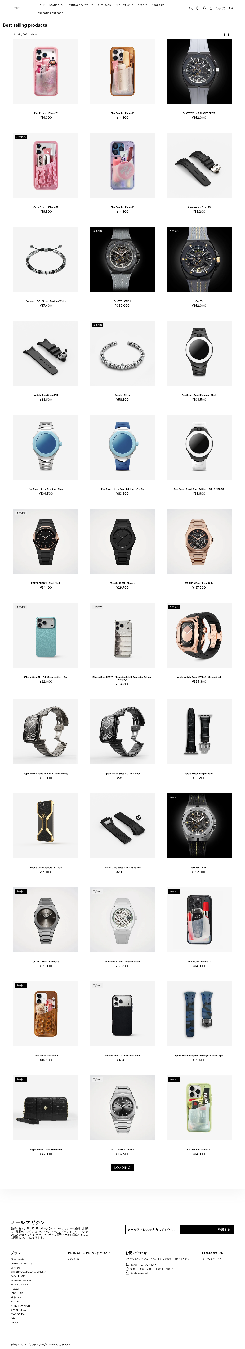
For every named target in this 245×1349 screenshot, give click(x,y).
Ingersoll (15, 1289)
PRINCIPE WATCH (20, 1305)
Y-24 (13, 1318)
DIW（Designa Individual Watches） (29, 1272)
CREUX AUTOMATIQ (21, 1263)
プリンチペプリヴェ (17, 8)
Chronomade (17, 1259)
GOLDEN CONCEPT (21, 1280)
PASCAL (15, 1301)
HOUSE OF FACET (20, 1284)
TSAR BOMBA (18, 1314)
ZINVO (14, 1322)
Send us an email (139, 1273)
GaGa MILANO (18, 1276)
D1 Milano (15, 1267)
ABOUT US (73, 1259)
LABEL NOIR (17, 1293)
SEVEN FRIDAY (18, 1310)
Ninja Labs (16, 1297)
